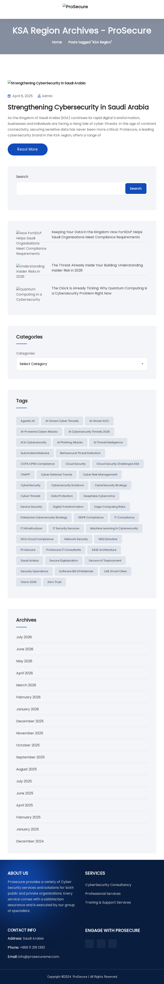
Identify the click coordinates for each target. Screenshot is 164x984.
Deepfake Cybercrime (99, 496)
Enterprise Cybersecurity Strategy (44, 517)
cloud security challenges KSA (118, 464)
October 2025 (28, 745)
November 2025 (29, 733)
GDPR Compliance (91, 517)
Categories (25, 353)
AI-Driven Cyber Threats (62, 421)
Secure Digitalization (64, 560)
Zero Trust (54, 582)
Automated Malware (35, 453)
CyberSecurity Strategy (111, 485)
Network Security (76, 539)
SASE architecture (104, 550)
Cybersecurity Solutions (67, 485)
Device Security (31, 507)
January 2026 (27, 709)
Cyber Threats (30, 496)
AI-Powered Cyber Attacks (39, 432)
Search (22, 176)
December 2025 (30, 721)
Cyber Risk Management (100, 474)
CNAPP (25, 474)
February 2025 (28, 817)
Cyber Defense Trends (56, 474)
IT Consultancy (124, 517)
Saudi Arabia (30, 560)
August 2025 (26, 769)
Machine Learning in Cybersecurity (114, 528)
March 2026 (26, 685)
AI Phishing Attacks (70, 442)
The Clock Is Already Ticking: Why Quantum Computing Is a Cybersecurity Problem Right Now (99, 291)
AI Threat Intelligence (108, 442)
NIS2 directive (108, 539)
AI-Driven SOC (99, 421)
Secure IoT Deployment (105, 560)
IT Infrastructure (31, 528)
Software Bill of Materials (76, 571)
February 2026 (28, 697)
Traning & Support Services (108, 902)
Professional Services (103, 893)
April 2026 (24, 673)
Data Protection (62, 496)
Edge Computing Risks (109, 507)
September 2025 (30, 757)
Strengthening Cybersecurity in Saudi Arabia (78, 107)
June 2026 (24, 649)
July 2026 (24, 637)
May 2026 (24, 661)
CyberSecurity (30, 485)
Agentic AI (28, 421)
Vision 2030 (29, 582)
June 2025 (24, 793)
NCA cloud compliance (37, 539)
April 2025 (24, 805)
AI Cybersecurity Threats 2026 (89, 432)
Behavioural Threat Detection (80, 453)
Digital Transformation (68, 507)
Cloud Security (76, 464)
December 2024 (30, 841)
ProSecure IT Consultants (63, 550)
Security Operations (34, 571)
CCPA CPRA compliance (38, 464)
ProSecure (28, 550)
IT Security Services (66, 528)
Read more (27, 149)
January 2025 (27, 829)
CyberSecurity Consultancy (108, 884)
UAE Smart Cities (115, 571)
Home (57, 42)
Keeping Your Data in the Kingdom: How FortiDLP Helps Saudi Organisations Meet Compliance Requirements (97, 234)
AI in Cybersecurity (33, 442)
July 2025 (24, 781)
